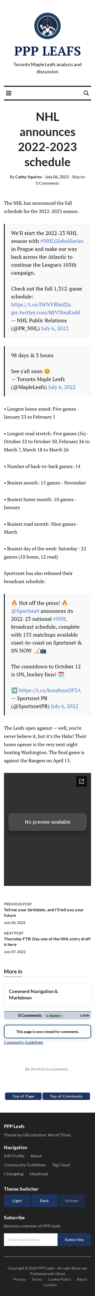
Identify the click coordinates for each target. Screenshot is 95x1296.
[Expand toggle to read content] (83, 991)
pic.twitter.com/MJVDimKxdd (45, 312)
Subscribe (74, 1239)
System (71, 1200)
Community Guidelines (25, 1164)
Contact (50, 1285)
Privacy (19, 1279)
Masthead (39, 1173)
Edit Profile (14, 1155)
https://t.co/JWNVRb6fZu (41, 304)
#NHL (60, 618)
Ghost (60, 1273)
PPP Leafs (47, 50)
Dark (44, 1200)
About (36, 1155)
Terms (37, 1279)
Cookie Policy (59, 1279)
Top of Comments (66, 1096)
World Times (59, 1134)
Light (17, 1200)
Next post (13, 933)
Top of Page (23, 1096)
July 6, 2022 (55, 328)
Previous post (18, 904)
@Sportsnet (25, 610)
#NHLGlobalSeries (62, 240)
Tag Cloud (61, 1164)
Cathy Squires (26, 176)
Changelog (13, 1173)
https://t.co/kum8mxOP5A (50, 690)
